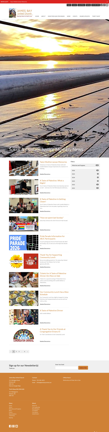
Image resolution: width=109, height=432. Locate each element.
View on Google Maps (15, 386)
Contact (74, 5)
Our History (35, 412)
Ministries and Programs (56, 16)
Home (37, 16)
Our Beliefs (35, 410)
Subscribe (83, 368)
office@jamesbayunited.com (44, 382)
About (43, 16)
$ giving (88, 5)
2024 (85, 177)
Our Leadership (36, 407)
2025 (85, 174)
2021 (85, 188)
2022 (85, 184)
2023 (85, 181)
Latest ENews (81, 5)
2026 (85, 170)
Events (75, 16)
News (68, 16)
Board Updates (85, 16)
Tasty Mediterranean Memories (18, 1)
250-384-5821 (95, 5)
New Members (35, 409)
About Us (34, 405)
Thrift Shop (96, 16)
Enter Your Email (59, 364)
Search (69, 5)
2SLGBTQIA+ (35, 414)
